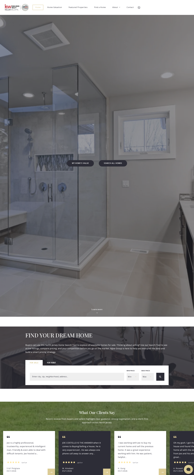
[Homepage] (17, 7)
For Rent (51, 363)
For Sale (34, 363)
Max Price (145, 371)
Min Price (131, 371)
